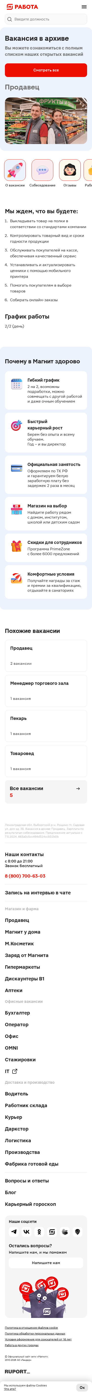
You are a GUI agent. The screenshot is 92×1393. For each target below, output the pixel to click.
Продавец (17, 920)
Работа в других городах (22, 1345)
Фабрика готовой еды (31, 1164)
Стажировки (20, 1060)
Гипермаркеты (22, 967)
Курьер (13, 1117)
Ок (82, 1387)
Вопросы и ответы (27, 1181)
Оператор (16, 1024)
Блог (10, 1192)
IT (7, 1071)
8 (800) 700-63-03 (25, 876)
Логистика (18, 1140)
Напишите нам (46, 1262)
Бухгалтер (17, 1013)
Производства (22, 1152)
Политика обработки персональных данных (35, 1333)
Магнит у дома (22, 932)
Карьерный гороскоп (30, 1204)
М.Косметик (19, 944)
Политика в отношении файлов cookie (31, 1327)
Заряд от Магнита (27, 955)
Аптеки (14, 990)
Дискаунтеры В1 (24, 979)
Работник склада (26, 1105)
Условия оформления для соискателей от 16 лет (38, 1339)
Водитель (16, 1094)
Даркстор (16, 1129)
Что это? (10, 1389)
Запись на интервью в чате (38, 893)
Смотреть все (46, 70)
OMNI (11, 1048)
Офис (11, 1036)
